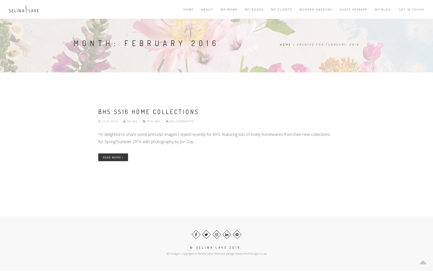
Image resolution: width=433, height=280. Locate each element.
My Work (229, 9)
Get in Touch (411, 9)
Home (188, 9)
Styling (153, 121)
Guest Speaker (353, 9)
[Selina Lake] (24, 9)
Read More (112, 157)
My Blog (383, 9)
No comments (181, 121)
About (207, 9)
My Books (254, 9)
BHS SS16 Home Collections (148, 112)
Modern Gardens (315, 9)
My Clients (281, 9)
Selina (132, 121)
